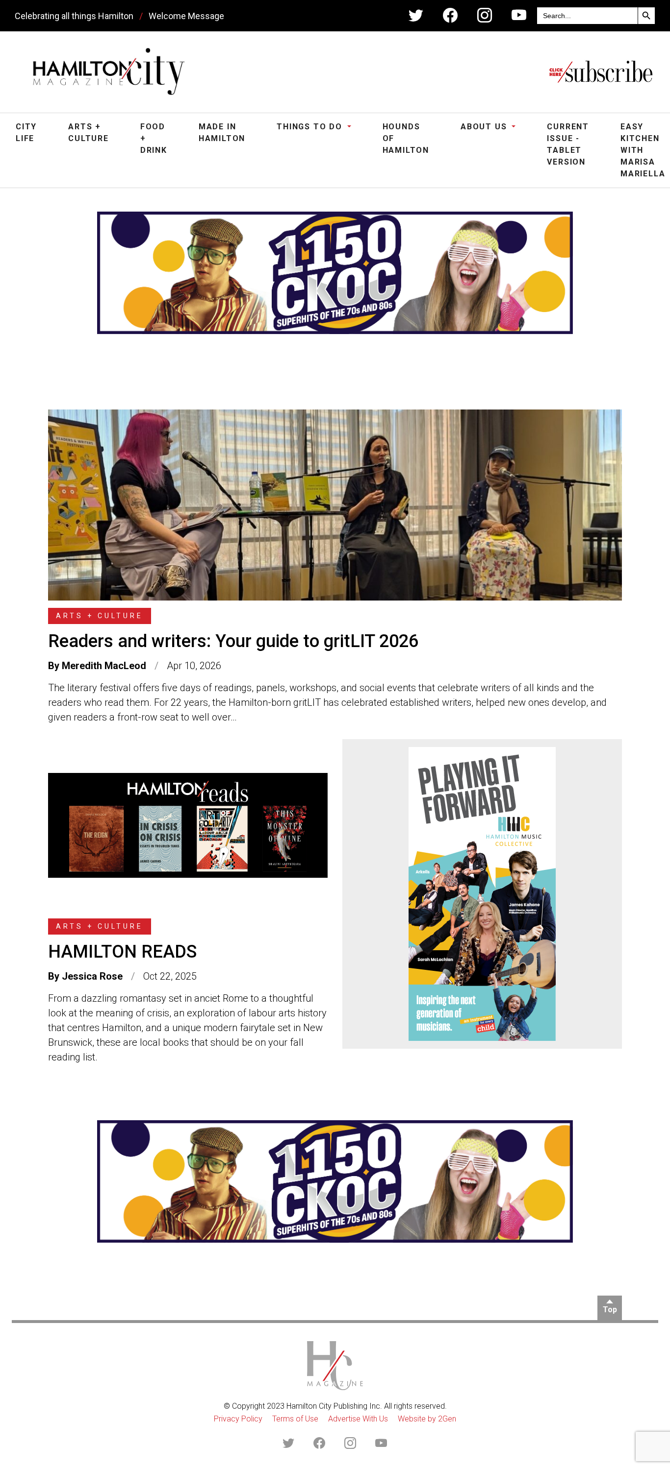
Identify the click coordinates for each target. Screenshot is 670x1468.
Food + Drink (153, 138)
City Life (26, 132)
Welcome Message (186, 16)
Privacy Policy (238, 1418)
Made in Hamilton (222, 132)
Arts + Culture (88, 132)
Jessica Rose (92, 976)
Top (610, 1309)
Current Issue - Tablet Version (568, 144)
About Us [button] (485, 126)
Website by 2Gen (427, 1418)
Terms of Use (295, 1418)
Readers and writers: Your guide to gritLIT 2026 (233, 641)
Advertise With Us (358, 1418)
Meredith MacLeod (104, 666)
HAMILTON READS (122, 951)
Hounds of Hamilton (406, 138)
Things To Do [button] (311, 126)
